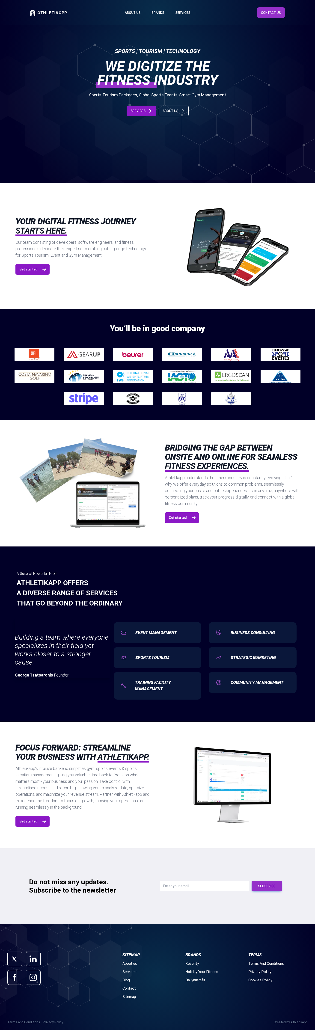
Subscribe (266, 886)
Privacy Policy (259, 972)
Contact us (271, 13)
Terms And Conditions (266, 963)
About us (129, 963)
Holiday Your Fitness (201, 972)
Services (182, 13)
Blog (126, 980)
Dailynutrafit (195, 980)
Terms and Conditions (23, 1022)
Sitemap (129, 996)
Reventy (192, 963)
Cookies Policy (260, 980)
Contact (129, 988)
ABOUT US (170, 111)
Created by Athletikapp (291, 1022)
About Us (132, 13)
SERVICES (138, 111)
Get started (28, 269)
